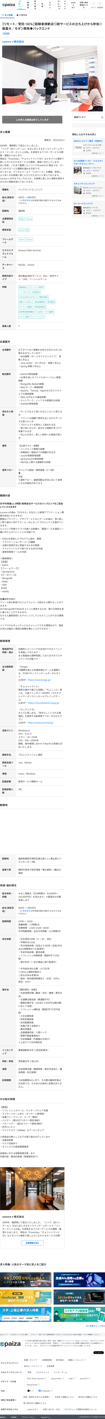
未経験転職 (28, 5)
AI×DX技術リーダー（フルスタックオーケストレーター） (88, 162)
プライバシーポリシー (29, 1417)
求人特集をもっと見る (95, 1325)
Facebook (45, 1390)
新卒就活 (35, 5)
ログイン (93, 7)
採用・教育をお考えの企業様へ (36, 1397)
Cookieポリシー (46, 1417)
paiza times (56, 1378)
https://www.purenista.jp (40, 722)
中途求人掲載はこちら (64, 1397)
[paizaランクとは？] (102, 117)
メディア (65, 5)
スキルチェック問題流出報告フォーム (80, 1409)
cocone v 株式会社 (13, 41)
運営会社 (2, 1417)
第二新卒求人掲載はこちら (34, 1403)
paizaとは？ (73, 5)
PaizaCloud (32, 1384)
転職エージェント (76, 1360)
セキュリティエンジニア (84, 183)
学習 (42, 4)
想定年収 (26, 200)
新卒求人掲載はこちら (87, 1397)
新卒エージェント (31, 1366)
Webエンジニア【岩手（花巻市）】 (88, 141)
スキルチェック (50, 5)
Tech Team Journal (35, 1378)
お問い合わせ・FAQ (51, 1409)
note (71, 1378)
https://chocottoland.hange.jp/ (43, 702)
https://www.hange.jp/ (39, 679)
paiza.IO (83, 1378)
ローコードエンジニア (83, 203)
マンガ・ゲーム (60, 1372)
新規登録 (100, 7)
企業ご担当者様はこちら (84, 5)
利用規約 (13, 1417)
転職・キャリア (20, 5)
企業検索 (50, 1366)
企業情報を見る (32, 1242)
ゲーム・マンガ (59, 5)
